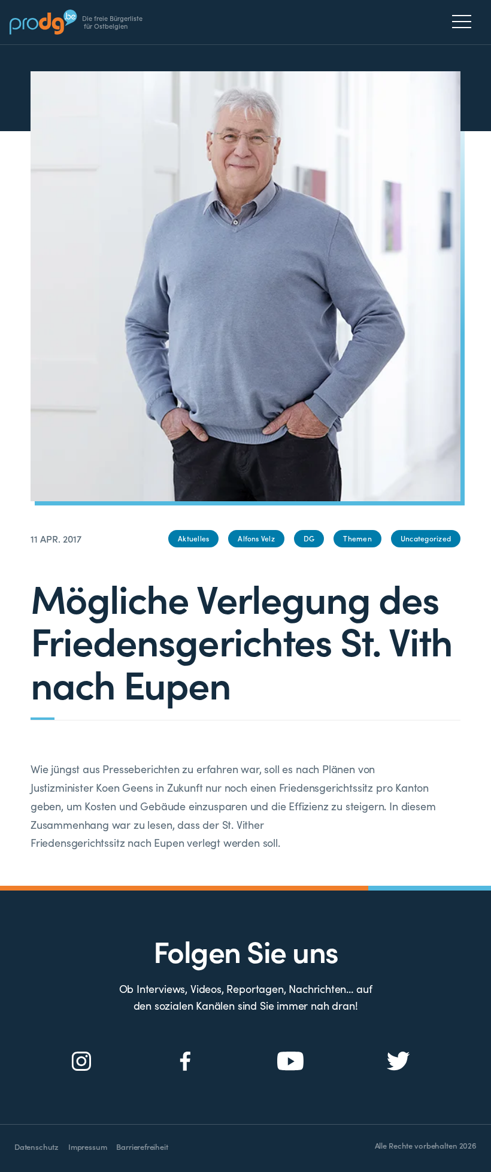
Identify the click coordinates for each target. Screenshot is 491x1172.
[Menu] (464, 21)
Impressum (87, 1146)
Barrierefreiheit (142, 1146)
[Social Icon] (82, 1061)
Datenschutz (36, 1146)
